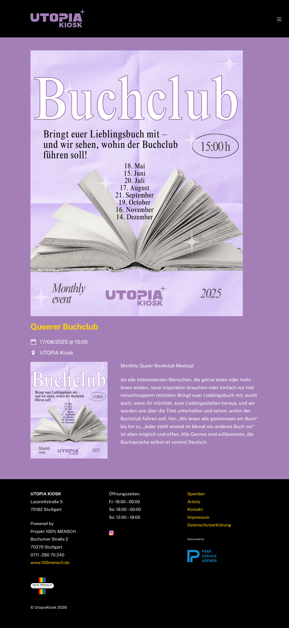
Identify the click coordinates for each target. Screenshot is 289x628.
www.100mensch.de (49, 562)
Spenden (196, 493)
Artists (193, 501)
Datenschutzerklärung (209, 524)
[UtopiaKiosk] (58, 24)
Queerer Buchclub (64, 327)
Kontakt (195, 509)
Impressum (198, 517)
